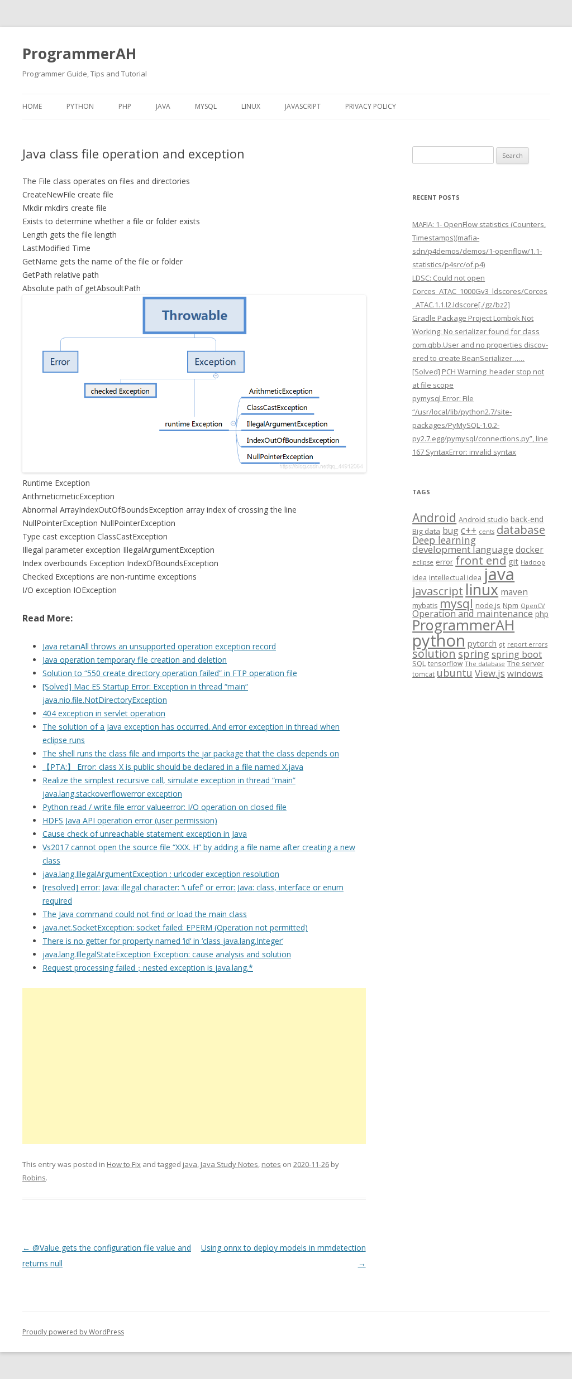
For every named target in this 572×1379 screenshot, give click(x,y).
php (542, 614)
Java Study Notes (229, 1164)
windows (525, 673)
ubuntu (455, 672)
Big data (426, 531)
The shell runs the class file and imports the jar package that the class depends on (190, 753)
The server (525, 663)
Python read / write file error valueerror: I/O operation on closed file (164, 807)
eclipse (422, 562)
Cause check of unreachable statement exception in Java (144, 833)
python (438, 640)
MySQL (206, 106)
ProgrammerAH (79, 54)
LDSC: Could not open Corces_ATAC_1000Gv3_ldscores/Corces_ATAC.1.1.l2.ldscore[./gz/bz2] (479, 291)
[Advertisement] (194, 1066)
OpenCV (533, 606)
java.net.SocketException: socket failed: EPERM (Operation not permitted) (175, 927)
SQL (419, 663)
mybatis (424, 605)
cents (486, 531)
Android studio (483, 519)
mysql (456, 603)
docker (530, 550)
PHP (124, 106)
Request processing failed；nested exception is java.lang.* (147, 967)
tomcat (423, 673)
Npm (510, 605)
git (513, 561)
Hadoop (533, 562)
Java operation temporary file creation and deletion (134, 659)
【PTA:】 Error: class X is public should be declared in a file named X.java (172, 766)
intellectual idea (455, 577)
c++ (468, 530)
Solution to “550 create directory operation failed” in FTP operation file (169, 673)
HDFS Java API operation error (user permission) (129, 820)
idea (419, 577)
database (521, 529)
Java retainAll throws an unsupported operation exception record (159, 646)
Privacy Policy (370, 106)
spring (473, 653)
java (190, 1164)
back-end (527, 519)
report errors (527, 644)
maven (514, 592)
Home (32, 106)
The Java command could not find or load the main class (144, 914)
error (444, 562)
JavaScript (303, 106)
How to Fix (124, 1164)
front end (480, 560)
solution (434, 653)
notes (271, 1164)
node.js (487, 605)
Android (434, 517)
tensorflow (445, 663)
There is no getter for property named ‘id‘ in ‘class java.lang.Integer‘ (162, 941)
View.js (490, 673)
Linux (250, 106)
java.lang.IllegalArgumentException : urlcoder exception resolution (160, 874)
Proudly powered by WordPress (73, 1332)
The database (485, 663)
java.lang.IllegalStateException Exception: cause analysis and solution (166, 954)
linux (481, 589)
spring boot (517, 654)
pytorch (482, 643)
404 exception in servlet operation (103, 713)
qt (502, 644)
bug (450, 530)
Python (80, 106)
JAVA (163, 106)
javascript (437, 591)
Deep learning (444, 540)
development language (462, 549)
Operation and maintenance (472, 613)
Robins (34, 1178)
